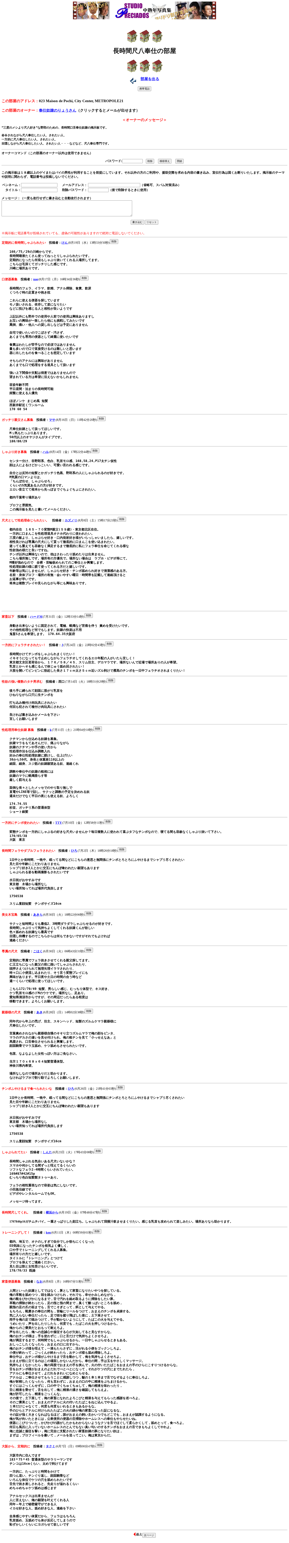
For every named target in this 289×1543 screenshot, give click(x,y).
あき (39, 1012)
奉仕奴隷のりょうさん (57, 110)
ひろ (74, 850)
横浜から (52, 1212)
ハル (46, 452)
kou (48, 1232)
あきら (38, 914)
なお (39, 1281)
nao (35, 279)
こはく (38, 951)
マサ (52, 419)
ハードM (36, 616)
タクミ (50, 1446)
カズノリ (71, 520)
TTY (58, 822)
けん (65, 242)
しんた (47, 1152)
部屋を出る (150, 79)
